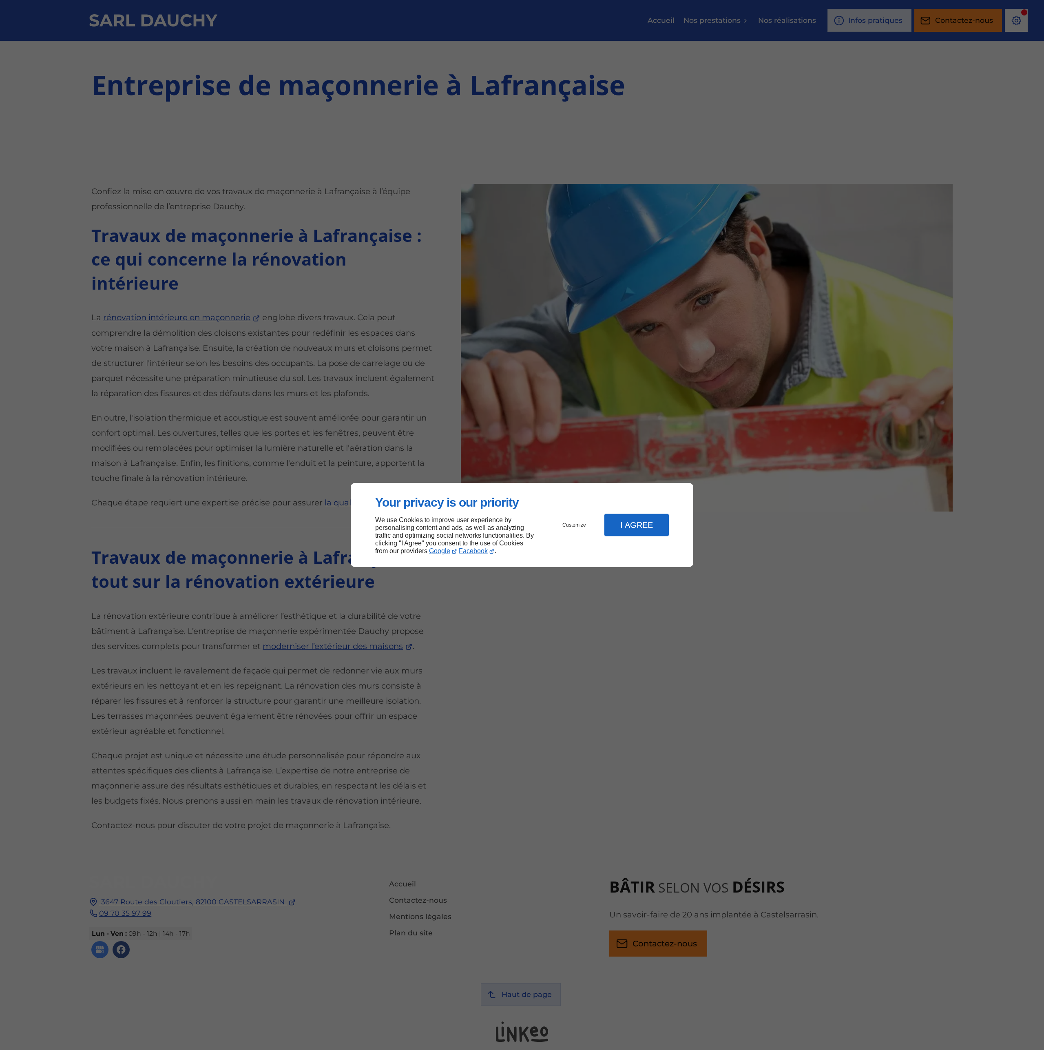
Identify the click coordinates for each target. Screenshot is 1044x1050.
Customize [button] (574, 525)
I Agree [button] (636, 525)
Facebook (473, 550)
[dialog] (522, 525)
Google (439, 550)
